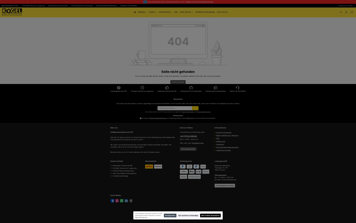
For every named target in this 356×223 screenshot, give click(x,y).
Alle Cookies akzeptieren (210, 215)
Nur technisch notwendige (188, 215)
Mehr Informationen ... (141, 217)
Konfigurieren (170, 215)
